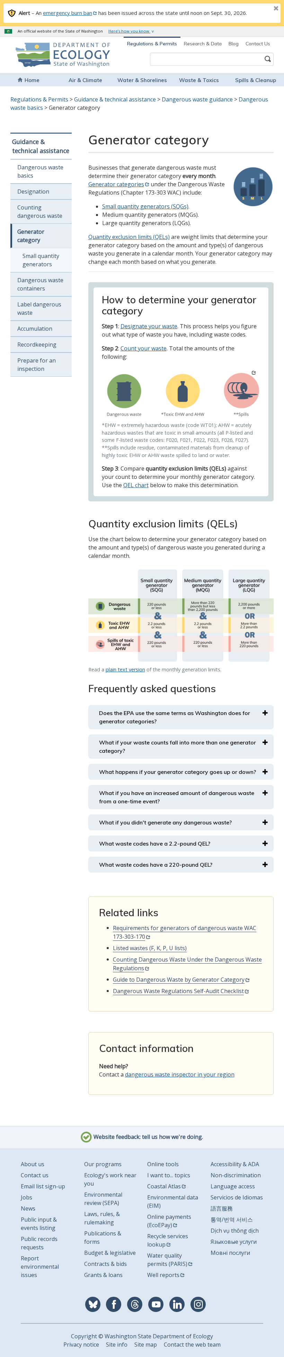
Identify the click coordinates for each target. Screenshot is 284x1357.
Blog (234, 44)
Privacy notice (81, 1344)
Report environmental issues (40, 1267)
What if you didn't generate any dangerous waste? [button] (165, 822)
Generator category (30, 236)
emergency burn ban (67, 12)
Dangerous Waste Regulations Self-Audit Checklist (178, 991)
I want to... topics (168, 1175)
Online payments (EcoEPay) (169, 1221)
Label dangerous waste (39, 308)
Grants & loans (103, 1275)
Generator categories (116, 184)
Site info (116, 1344)
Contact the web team (192, 1344)
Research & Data (203, 44)
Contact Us (258, 44)
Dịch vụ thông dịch (235, 1230)
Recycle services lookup (167, 1240)
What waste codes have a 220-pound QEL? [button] (155, 864)
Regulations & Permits (152, 44)
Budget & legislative (110, 1253)
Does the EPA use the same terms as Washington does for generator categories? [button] (174, 717)
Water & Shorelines (142, 80)
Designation (33, 191)
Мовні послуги (230, 1253)
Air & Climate (85, 80)
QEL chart (136, 485)
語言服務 (222, 1208)
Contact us (34, 1175)
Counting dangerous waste (39, 212)
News (28, 1208)
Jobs (26, 1197)
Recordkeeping (36, 344)
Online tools (163, 1164)
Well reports (163, 1275)
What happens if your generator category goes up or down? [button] (177, 771)
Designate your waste (149, 326)
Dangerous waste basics (40, 171)
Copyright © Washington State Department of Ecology (142, 1336)
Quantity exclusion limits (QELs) (129, 237)
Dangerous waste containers (40, 284)
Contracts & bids (105, 1264)
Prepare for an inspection (36, 365)
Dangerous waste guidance (197, 99)
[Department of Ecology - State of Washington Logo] (38, 55)
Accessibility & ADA (235, 1164)
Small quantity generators (41, 260)
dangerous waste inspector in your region (179, 1074)
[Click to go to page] (181, 394)
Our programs (103, 1164)
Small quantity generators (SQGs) (145, 206)
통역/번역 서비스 (232, 1219)
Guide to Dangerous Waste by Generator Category (179, 979)
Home (32, 80)
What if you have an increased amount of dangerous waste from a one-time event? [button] (176, 797)
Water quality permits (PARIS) (167, 1260)
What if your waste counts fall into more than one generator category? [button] (177, 746)
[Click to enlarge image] (181, 615)
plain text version (125, 669)
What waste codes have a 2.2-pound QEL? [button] (154, 843)
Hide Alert (260, 9)
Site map (145, 1344)
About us (32, 1164)
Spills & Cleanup (255, 80)
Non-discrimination (236, 1175)
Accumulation (34, 328)
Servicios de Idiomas (237, 1197)
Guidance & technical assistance (115, 99)
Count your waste (144, 348)
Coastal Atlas (164, 1186)
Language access (233, 1186)
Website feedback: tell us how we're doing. (147, 1137)
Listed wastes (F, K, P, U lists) (150, 948)
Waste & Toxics (199, 80)
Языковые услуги (234, 1242)
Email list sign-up (43, 1186)
